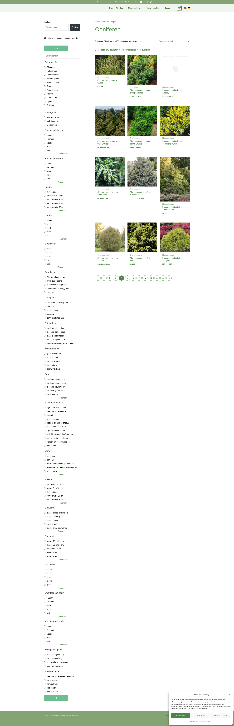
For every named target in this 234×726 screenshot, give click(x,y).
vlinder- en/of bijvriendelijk (58, 442)
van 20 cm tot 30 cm (55, 203)
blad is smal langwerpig (57, 528)
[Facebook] (141, 2)
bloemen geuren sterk (56, 391)
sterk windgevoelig (55, 666)
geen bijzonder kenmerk (57, 411)
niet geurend (52, 394)
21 (151, 278)
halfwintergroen (53, 121)
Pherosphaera (53, 75)
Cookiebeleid (193, 721)
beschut (50, 306)
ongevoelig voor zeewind (57, 662)
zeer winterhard (53, 369)
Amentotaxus (52, 90)
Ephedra (50, 101)
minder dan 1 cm (54, 484)
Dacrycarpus (52, 98)
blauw (49, 249)
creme (49, 260)
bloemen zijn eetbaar (56, 332)
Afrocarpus (51, 67)
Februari (50, 139)
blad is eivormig (53, 517)
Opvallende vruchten (56, 430)
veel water (51, 688)
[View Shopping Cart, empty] (179, 8)
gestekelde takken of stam (58, 423)
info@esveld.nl (132, 2)
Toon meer (62, 154)
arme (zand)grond (54, 281)
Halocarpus (52, 71)
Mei (48, 150)
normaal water (53, 684)
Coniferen (105, 22)
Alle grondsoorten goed (57, 277)
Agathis (50, 86)
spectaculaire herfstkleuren (58, 438)
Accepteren (180, 715)
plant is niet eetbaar (55, 336)
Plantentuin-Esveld (134, 8)
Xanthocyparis (53, 82)
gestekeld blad (53, 419)
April (49, 147)
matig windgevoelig (55, 655)
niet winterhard (53, 361)
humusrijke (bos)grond (56, 285)
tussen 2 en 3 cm (54, 556)
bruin (49, 232)
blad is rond (52, 524)
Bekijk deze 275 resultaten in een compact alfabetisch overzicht (122, 50)
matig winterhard (54, 358)
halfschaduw (52, 310)
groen (49, 220)
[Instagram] (147, 2)
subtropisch (52, 365)
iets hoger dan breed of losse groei (62, 467)
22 (157, 278)
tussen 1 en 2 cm (54, 553)
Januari (50, 135)
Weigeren (201, 715)
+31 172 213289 (120, 2)
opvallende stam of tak (56, 427)
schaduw (51, 314)
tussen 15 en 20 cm (55, 541)
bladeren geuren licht (56, 379)
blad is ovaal (52, 520)
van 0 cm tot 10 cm (55, 196)
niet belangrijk (53, 192)
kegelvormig (52, 471)
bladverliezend (53, 117)
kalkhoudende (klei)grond (58, 288)
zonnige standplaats (55, 318)
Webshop (119, 8)
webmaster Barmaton (72, 715)
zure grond (51, 292)
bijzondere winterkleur (56, 408)
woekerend (51, 446)
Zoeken (47, 22)
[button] (229, 694)
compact (50, 460)
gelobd (50, 415)
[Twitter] (151, 2)
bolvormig (51, 456)
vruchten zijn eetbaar (56, 340)
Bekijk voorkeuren (221, 715)
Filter (56, 48)
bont (49, 235)
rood (49, 228)
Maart (49, 143)
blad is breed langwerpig (57, 513)
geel (49, 224)
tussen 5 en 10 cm (55, 488)
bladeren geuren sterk (56, 383)
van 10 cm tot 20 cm (55, 200)
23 (163, 278)
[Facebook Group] (144, 2)
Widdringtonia (53, 79)
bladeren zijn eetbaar (56, 328)
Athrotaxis (51, 94)
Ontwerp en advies (153, 8)
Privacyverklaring (205, 721)
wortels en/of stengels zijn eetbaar (61, 343)
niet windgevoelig (54, 658)
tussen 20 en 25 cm (55, 545)
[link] (185, 8)
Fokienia (50, 105)
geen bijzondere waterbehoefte (60, 676)
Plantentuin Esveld (103, 2)
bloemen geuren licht (56, 387)
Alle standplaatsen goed (57, 303)
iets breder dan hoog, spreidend (60, 464)
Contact (167, 8)
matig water (52, 680)
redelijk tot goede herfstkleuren (60, 434)
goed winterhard (54, 354)
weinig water (52, 692)
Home (111, 8)
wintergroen (52, 125)
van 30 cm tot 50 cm (55, 207)
